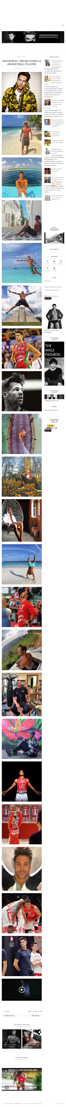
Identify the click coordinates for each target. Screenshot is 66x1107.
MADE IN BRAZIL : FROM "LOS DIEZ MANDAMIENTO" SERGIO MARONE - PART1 (53, 80)
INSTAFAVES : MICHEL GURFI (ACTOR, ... (10, 1046)
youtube (54, 270)
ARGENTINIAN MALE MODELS (52, 287)
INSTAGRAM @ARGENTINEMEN (29, 1046)
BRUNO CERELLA (21, 56)
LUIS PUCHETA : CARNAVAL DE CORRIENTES (56, 133)
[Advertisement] (33, 15)
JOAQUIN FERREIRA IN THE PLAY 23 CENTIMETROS (57, 63)
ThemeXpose (17, 1103)
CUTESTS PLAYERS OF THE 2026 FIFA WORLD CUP (57, 197)
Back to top (59, 1103)
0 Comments (6, 1011)
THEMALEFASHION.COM (51, 290)
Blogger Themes (36, 1103)
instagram (60, 263)
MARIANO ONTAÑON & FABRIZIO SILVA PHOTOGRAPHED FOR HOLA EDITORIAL (54, 104)
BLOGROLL (47, 281)
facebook (47, 263)
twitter (54, 263)
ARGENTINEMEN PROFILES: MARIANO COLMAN (58, 151)
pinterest (47, 270)
